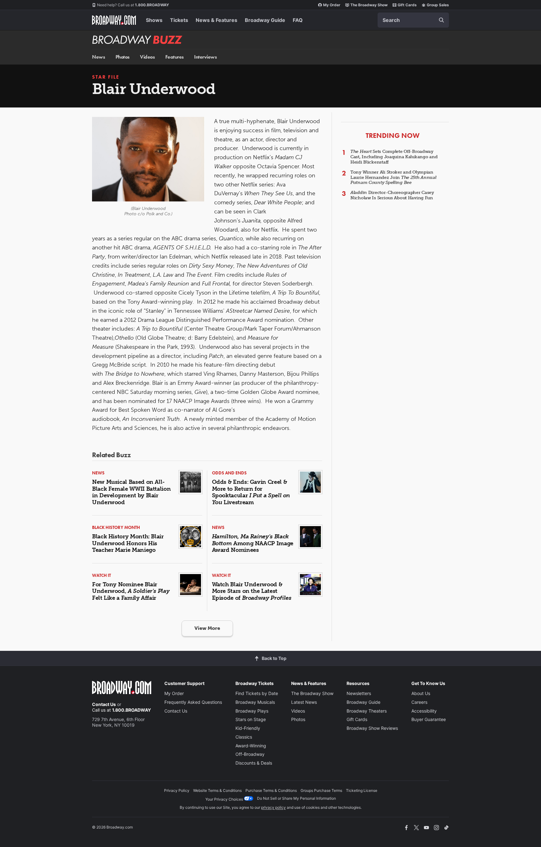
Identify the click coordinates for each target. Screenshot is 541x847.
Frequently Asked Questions (193, 702)
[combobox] (413, 20)
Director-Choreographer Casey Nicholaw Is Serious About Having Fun (392, 195)
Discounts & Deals (253, 763)
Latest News (304, 702)
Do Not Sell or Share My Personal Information (296, 798)
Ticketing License (361, 790)
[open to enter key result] (441, 20)
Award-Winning (250, 745)
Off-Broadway (250, 754)
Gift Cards (407, 5)
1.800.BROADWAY (133, 5)
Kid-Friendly (247, 728)
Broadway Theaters (367, 711)
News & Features (216, 20)
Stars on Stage (250, 719)
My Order (331, 5)
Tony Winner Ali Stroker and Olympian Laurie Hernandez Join (393, 178)
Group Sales (438, 5)
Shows (154, 20)
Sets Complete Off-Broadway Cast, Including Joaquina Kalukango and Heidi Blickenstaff (393, 157)
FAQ (298, 20)
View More (207, 628)
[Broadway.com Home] (114, 20)
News (98, 57)
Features (174, 57)
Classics (243, 737)
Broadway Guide (265, 20)
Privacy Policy (176, 790)
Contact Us (104, 704)
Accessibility (424, 711)
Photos (123, 57)
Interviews (205, 57)
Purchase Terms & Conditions (271, 790)
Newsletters (359, 693)
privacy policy (273, 807)
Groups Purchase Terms (321, 790)
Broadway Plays (251, 711)
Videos (147, 57)
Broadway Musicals (255, 702)
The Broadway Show (369, 5)
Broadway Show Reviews (372, 728)
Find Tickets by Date (256, 693)
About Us (420, 693)
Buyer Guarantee (428, 719)
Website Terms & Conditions (217, 790)
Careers (419, 702)
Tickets (179, 20)
